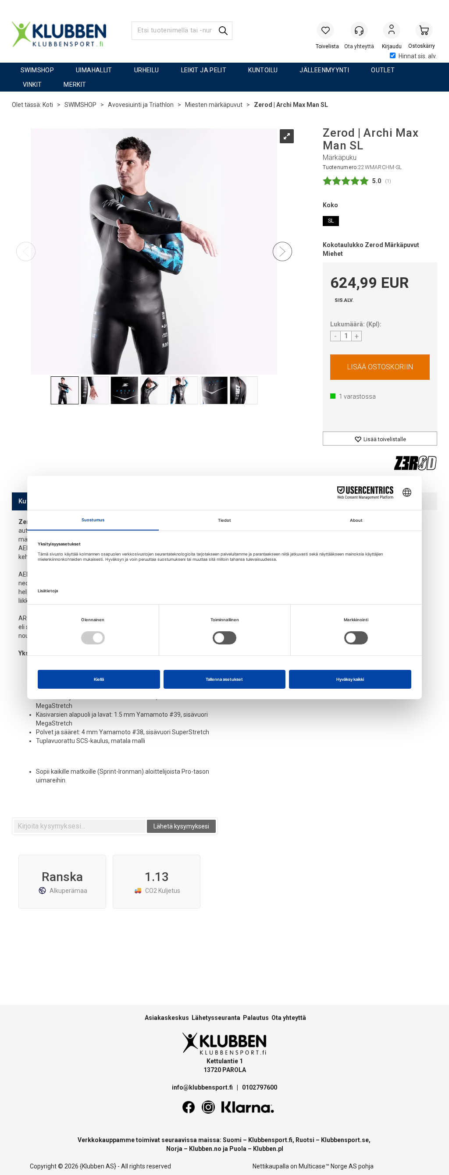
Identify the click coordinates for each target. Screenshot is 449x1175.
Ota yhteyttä (288, 1017)
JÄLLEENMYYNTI (324, 70)
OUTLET (383, 70)
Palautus (256, 1017)
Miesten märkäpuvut (213, 104)
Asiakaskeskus (167, 1017)
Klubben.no (205, 1148)
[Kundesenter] (359, 30)
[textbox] (79, 826)
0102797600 (259, 1087)
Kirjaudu (392, 31)
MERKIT (75, 84)
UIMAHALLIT (94, 70)
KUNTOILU (263, 70)
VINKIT (32, 84)
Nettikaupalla (271, 1166)
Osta (380, 367)
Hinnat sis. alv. (418, 56)
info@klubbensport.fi (203, 1087)
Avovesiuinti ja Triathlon (141, 104)
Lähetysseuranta (216, 1017)
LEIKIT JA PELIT (204, 70)
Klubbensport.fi (270, 1139)
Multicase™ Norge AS (328, 1166)
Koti (48, 104)
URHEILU (146, 70)
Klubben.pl (268, 1148)
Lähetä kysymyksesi (181, 826)
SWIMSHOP (37, 70)
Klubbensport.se (345, 1139)
